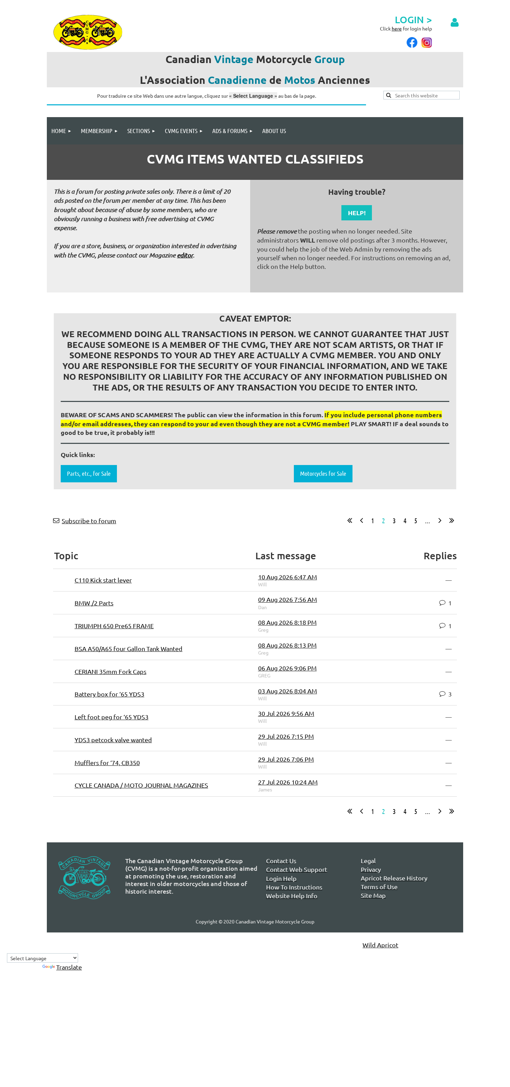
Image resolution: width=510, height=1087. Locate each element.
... (428, 520)
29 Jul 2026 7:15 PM (286, 736)
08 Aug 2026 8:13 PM (287, 645)
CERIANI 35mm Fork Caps (110, 671)
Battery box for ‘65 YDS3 (109, 694)
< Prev (361, 520)
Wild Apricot (380, 944)
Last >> (451, 520)
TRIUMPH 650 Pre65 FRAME (114, 625)
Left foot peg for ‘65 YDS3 (111, 716)
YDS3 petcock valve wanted (113, 739)
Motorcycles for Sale (323, 473)
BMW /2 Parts (94, 602)
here (397, 28)
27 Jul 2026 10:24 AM (288, 782)
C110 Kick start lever (103, 580)
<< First (349, 520)
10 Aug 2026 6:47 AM (287, 576)
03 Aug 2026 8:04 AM (287, 690)
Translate (69, 967)
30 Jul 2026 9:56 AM (286, 713)
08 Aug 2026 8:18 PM (287, 622)
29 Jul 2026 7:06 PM (286, 759)
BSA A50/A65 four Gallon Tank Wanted (128, 648)
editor (185, 255)
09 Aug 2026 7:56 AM (287, 599)
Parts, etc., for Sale (89, 473)
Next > (439, 520)
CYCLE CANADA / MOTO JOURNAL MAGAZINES (141, 785)
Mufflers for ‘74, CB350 (107, 762)
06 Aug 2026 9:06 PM (287, 668)
